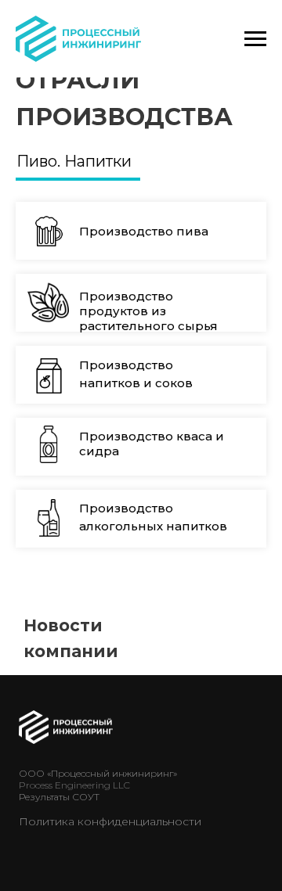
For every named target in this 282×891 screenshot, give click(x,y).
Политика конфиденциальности (110, 821)
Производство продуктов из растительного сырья (148, 311)
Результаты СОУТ (59, 797)
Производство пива (143, 231)
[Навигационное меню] (255, 39)
